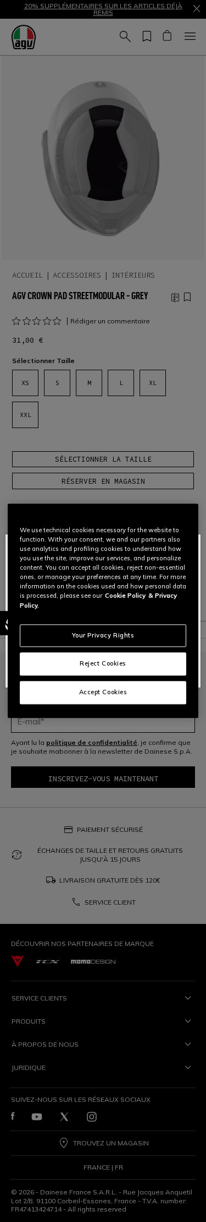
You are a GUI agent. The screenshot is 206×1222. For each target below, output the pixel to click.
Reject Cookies (103, 664)
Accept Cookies (103, 692)
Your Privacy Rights (103, 635)
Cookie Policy (125, 596)
